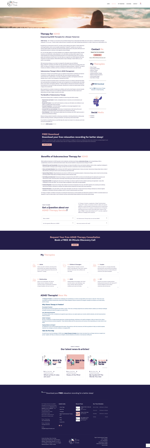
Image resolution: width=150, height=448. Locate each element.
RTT (83, 205)
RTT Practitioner (104, 440)
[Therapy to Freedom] (12, 4)
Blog (46, 371)
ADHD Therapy (44, 40)
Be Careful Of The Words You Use (96, 376)
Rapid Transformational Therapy (101, 437)
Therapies (62, 411)
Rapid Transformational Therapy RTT (66, 414)
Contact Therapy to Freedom (70, 333)
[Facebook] (59, 426)
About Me (62, 409)
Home (108, 3)
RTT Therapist (104, 439)
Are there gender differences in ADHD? (51, 223)
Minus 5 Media (53, 444)
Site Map (54, 438)
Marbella (43, 408)
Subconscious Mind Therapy (102, 443)
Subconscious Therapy (103, 442)
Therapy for (50, 33)
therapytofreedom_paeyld (48, 373)
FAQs (61, 419)
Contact (135, 3)
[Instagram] (61, 426)
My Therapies (121, 3)
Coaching (128, 3)
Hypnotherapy (105, 445)
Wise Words (49, 371)
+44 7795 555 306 (46, 420)
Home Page (62, 407)
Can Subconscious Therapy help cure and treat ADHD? (88, 218)
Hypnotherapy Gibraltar (50, 441)
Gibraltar (51, 408)
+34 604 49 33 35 (46, 424)
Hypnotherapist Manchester (47, 439)
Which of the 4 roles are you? (51, 376)
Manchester (52, 407)
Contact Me (62, 422)
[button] (58, 218)
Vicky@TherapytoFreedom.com (48, 428)
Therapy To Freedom (48, 442)
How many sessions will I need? (83, 223)
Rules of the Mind (73, 375)
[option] (52, 367)
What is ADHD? (46, 218)
